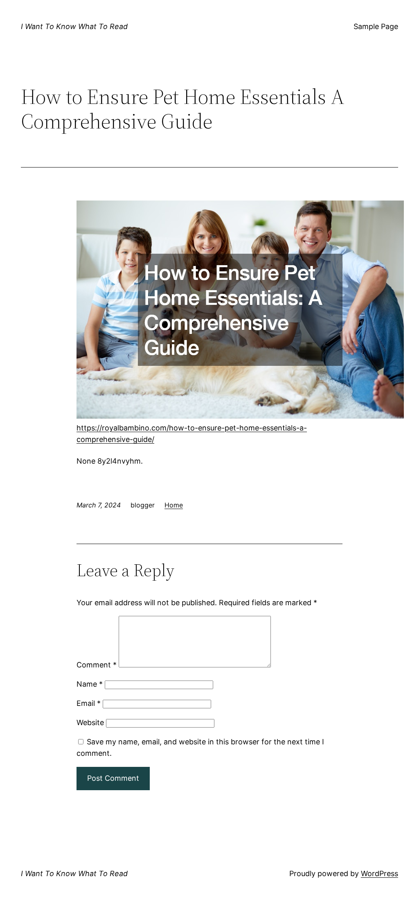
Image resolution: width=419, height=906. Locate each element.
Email (89, 703)
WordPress (379, 873)
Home (173, 505)
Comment (97, 664)
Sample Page (376, 26)
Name (90, 684)
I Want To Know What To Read (74, 26)
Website (90, 722)
